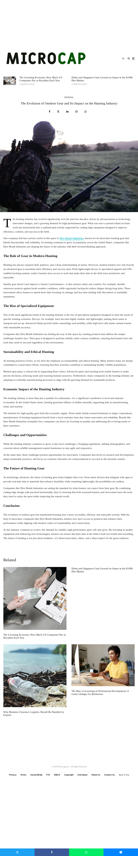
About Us (95, 775)
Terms (23, 775)
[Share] (49, 111)
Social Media (36, 775)
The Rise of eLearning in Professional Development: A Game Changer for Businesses (100, 692)
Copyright (69, 775)
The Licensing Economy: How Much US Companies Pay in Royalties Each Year (40, 79)
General (69, 97)
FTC (48, 775)
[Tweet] (58, 111)
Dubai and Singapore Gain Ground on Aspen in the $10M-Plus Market (102, 79)
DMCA (57, 775)
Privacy (12, 775)
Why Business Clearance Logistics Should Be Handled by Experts (33, 713)
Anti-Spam (82, 775)
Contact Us (109, 775)
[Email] (76, 111)
